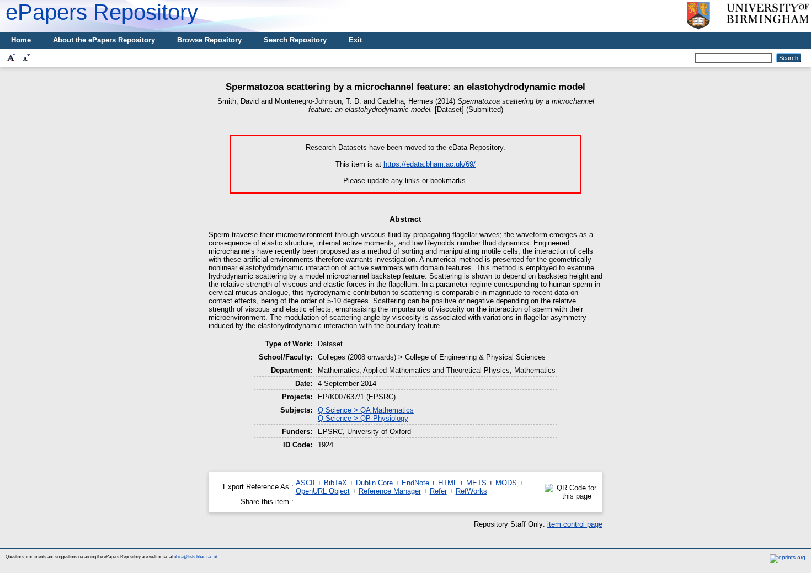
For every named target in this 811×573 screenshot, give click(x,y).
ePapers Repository (102, 12)
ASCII (305, 483)
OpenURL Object (323, 491)
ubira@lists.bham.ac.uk (196, 556)
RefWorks (471, 491)
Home (21, 40)
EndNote (415, 483)
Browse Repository (209, 40)
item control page (574, 524)
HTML (447, 483)
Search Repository (295, 40)
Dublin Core (374, 483)
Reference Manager (390, 491)
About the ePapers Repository (104, 40)
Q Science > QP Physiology (363, 418)
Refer (438, 491)
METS (476, 483)
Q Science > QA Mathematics (366, 410)
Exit (355, 40)
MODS (506, 483)
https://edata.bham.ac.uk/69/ (429, 164)
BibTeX (335, 483)
